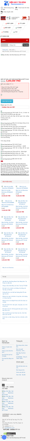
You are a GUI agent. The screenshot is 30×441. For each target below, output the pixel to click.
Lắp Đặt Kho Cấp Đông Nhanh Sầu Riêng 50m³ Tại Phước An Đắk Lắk (14, 282)
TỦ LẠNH (22, 23)
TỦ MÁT (19, 27)
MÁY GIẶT (8, 27)
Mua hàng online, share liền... (22, 346)
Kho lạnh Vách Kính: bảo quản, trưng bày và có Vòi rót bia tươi (14, 305)
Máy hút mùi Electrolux (8, 267)
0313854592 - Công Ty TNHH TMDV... (21, 357)
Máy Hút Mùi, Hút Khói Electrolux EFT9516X (7, 239)
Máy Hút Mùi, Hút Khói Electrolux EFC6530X (22, 223)
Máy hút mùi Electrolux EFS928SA (22, 191)
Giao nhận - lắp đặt (20, 374)
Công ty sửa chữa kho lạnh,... (7, 351)
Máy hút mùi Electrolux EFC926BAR (8, 205)
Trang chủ (5, 49)
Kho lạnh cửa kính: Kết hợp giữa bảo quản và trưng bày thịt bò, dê (14, 309)
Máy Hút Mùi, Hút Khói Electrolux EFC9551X (22, 207)
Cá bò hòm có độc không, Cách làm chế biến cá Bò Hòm (14, 317)
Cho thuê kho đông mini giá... (7, 359)
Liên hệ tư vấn (7, 101)
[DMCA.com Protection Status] (9, 433)
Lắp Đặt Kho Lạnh (9, 428)
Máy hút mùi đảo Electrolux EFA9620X (7, 191)
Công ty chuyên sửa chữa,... (7, 347)
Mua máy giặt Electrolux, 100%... (21, 349)
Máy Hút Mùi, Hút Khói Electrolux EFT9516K (7, 255)
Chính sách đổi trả (20, 372)
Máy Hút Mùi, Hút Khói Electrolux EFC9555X (7, 223)
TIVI (16, 32)
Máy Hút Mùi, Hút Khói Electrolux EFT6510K (22, 255)
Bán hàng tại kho (20, 370)
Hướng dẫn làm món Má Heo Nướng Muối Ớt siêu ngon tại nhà (14, 293)
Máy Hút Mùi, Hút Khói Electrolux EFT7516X (22, 239)
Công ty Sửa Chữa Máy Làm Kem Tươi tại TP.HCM (14, 285)
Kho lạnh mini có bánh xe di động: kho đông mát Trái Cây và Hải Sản (14, 288)
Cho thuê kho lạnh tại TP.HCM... (7, 355)
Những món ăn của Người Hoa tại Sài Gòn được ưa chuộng (14, 301)
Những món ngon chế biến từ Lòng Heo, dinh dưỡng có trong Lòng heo (14, 297)
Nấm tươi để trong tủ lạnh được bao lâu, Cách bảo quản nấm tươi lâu (14, 313)
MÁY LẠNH (10, 23)
